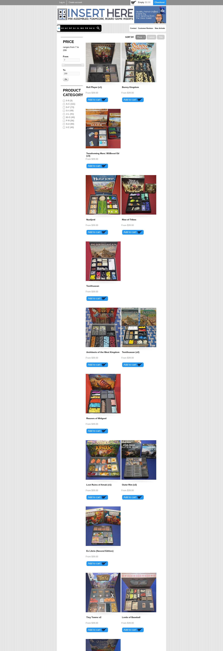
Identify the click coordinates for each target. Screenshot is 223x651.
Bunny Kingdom (130, 87)
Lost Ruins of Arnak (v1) (99, 485)
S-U (90, 28)
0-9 (62, 28)
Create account (75, 2)
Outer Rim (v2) (129, 485)
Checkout (160, 2)
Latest (151, 37)
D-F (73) (70, 107)
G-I (74, 28)
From (65, 56)
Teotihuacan (92, 286)
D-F (70, 28)
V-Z (94, 28)
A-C (66, 28)
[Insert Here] (111, 21)
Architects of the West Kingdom (102, 352)
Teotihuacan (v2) (130, 352)
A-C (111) (70, 104)
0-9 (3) (69, 100)
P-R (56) (70, 120)
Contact (133, 28)
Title (161, 37)
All (59, 28)
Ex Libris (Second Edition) (99, 551)
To (64, 70)
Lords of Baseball (131, 617)
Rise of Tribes (129, 219)
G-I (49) (70, 110)
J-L (78, 28)
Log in (62, 2)
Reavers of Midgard (96, 418)
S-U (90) (70, 124)
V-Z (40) (70, 127)
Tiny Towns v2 (93, 617)
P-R (86, 28)
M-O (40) (70, 117)
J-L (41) (70, 114)
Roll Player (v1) (94, 87)
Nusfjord (90, 219)
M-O (82, 28)
